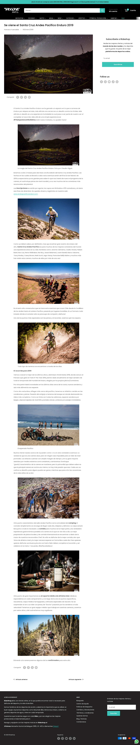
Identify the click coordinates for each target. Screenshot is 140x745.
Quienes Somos (82, 716)
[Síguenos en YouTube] (109, 81)
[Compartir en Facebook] (17, 97)
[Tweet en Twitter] (25, 97)
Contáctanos (81, 722)
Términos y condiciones (85, 713)
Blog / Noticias (81, 719)
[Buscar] (102, 10)
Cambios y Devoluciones (85, 710)
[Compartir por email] (29, 97)
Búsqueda (80, 701)
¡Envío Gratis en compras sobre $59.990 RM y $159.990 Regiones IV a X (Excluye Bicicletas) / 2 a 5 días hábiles (70, 2)
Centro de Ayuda (82, 704)
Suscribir (113, 713)
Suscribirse (118, 64)
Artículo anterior (22, 679)
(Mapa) (56, 726)
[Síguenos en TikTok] (113, 81)
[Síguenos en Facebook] (101, 81)
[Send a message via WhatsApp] (136, 741)
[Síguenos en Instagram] (105, 81)
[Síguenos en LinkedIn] (117, 81)
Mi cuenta (113, 11)
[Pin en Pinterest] (21, 97)
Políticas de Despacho (84, 707)
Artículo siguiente (75, 679)
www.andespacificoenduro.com (26, 194)
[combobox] (62, 10)
